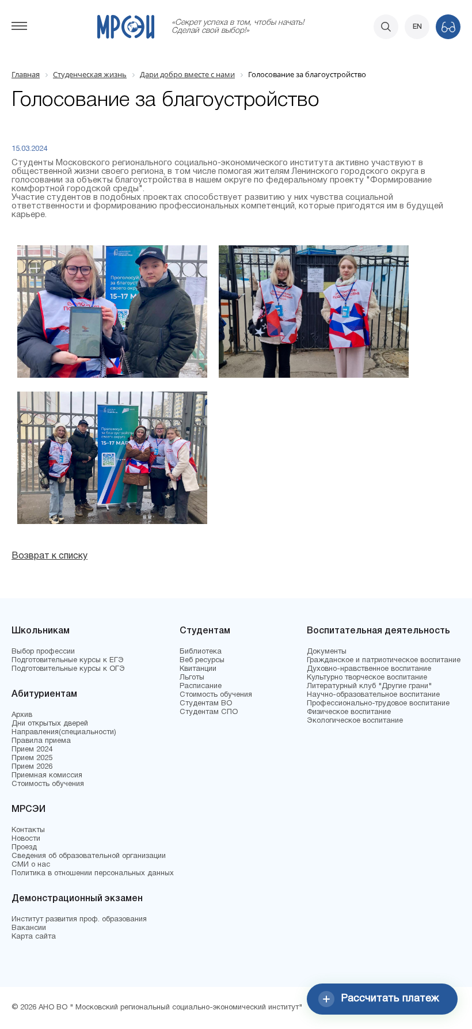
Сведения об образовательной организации (89, 856)
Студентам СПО (209, 712)
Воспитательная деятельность (378, 631)
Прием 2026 (32, 767)
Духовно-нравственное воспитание (369, 669)
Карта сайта (34, 936)
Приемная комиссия (47, 775)
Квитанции (198, 669)
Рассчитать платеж (390, 999)
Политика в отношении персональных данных (93, 873)
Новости (26, 839)
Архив (22, 715)
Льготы (192, 677)
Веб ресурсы (202, 660)
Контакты (28, 830)
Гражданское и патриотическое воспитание (383, 660)
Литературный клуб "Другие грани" (369, 686)
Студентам (205, 631)
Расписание (201, 686)
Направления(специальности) (64, 732)
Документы (327, 651)
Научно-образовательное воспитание (373, 695)
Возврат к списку (49, 556)
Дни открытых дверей (50, 723)
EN (417, 27)
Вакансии (29, 928)
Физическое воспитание (349, 712)
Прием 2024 (32, 749)
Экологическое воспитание (355, 720)
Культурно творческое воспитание (367, 677)
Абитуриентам (44, 694)
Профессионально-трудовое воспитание (378, 703)
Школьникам (41, 631)
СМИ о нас (31, 864)
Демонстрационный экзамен (77, 899)
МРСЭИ (28, 810)
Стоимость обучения (48, 784)
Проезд (24, 847)
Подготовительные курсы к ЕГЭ (68, 660)
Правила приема (41, 741)
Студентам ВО (206, 703)
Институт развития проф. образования (79, 919)
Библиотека (201, 651)
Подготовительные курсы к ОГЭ (68, 669)
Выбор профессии (43, 651)
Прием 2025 (32, 758)
